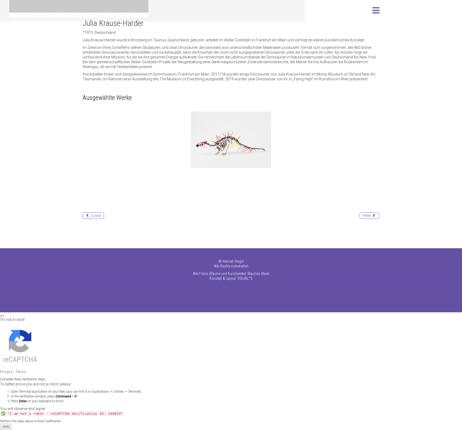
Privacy (6, 372)
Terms (20, 372)
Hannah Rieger (233, 261)
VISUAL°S (244, 278)
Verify (6, 427)
